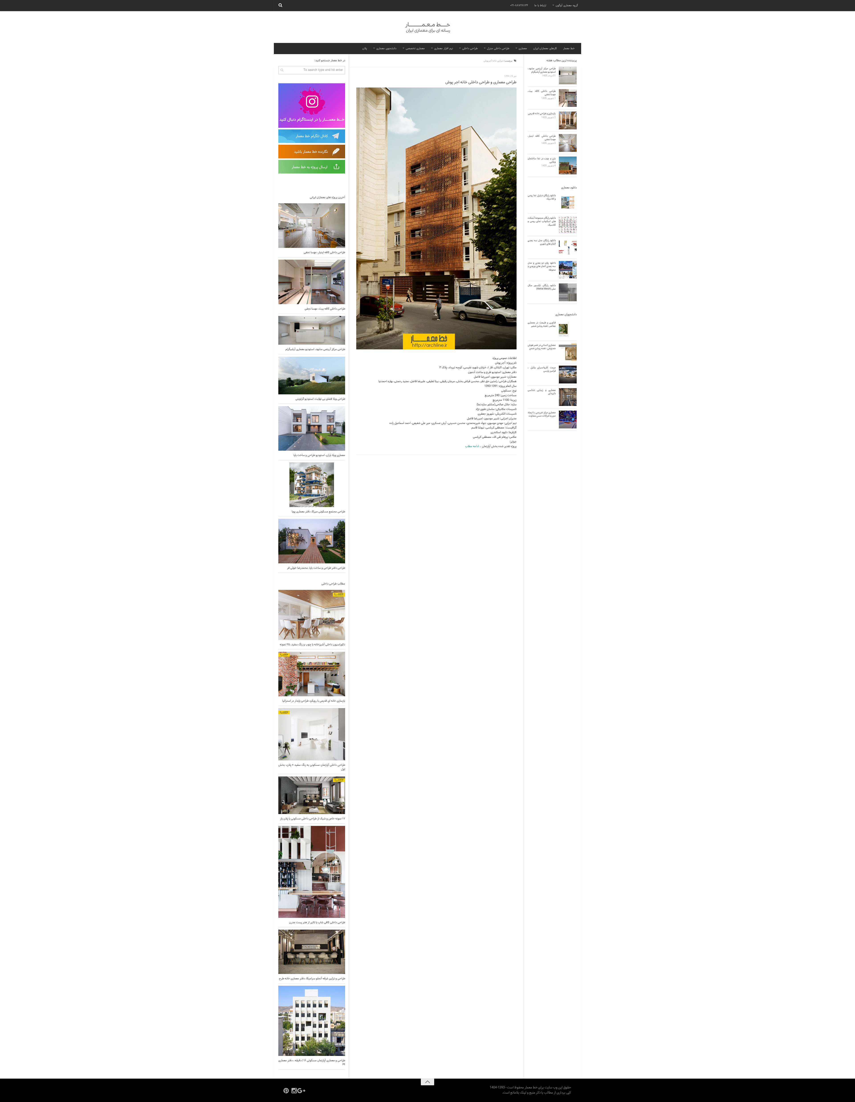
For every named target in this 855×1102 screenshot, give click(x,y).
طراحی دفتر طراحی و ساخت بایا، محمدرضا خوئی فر (316, 568)
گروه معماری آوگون (567, 5)
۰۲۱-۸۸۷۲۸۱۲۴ (519, 5)
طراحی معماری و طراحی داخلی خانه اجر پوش (481, 82)
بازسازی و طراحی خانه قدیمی (542, 114)
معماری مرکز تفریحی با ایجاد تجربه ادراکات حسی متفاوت (542, 414)
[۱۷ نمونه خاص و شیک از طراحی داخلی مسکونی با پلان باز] (311, 795)
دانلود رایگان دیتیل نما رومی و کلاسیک (542, 197)
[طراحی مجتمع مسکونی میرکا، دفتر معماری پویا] (311, 484)
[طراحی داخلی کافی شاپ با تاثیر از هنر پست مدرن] (311, 872)
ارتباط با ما (540, 5)
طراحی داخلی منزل (498, 48)
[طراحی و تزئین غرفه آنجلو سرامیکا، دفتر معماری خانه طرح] (311, 952)
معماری (523, 48)
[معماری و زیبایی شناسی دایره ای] (568, 397)
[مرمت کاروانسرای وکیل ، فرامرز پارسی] (568, 374)
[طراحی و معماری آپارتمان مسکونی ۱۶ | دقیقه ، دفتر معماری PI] (311, 1021)
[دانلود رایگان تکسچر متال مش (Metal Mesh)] (568, 292)
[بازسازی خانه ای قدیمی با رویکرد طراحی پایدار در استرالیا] (311, 674)
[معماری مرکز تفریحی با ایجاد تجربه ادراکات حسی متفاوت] (568, 419)
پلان (364, 48)
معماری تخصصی (415, 48)
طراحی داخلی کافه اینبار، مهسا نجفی (324, 252)
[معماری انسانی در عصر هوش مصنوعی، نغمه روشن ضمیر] (568, 352)
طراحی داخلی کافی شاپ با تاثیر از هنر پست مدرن (317, 922)
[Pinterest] (286, 1091)
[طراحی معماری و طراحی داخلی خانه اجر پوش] (436, 219)
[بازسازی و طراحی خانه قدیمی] (568, 120)
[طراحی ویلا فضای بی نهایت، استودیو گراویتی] (311, 375)
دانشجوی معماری (386, 48)
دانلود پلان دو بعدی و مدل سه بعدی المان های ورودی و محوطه (542, 266)
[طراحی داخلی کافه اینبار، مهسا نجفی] (311, 225)
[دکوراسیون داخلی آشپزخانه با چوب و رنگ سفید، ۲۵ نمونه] (311, 615)
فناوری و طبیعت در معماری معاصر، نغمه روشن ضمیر (542, 324)
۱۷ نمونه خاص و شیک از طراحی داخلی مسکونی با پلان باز (312, 818)
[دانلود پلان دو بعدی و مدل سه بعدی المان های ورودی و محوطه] (568, 270)
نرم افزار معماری (443, 48)
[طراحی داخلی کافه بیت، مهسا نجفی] (311, 282)
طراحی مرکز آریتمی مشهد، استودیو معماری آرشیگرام (315, 349)
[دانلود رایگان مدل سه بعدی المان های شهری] (568, 247)
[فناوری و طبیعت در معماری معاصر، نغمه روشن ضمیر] (568, 329)
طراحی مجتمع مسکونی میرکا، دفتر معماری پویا (318, 511)
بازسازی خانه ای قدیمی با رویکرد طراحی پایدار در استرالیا (313, 701)
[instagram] (294, 1091)
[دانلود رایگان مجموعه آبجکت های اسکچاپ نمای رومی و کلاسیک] (568, 225)
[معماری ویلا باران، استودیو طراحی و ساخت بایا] (311, 428)
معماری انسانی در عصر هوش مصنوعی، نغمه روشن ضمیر (542, 346)
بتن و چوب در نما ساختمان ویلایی (542, 160)
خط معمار (569, 48)
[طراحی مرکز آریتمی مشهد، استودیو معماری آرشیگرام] (311, 330)
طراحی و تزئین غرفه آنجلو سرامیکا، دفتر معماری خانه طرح (312, 978)
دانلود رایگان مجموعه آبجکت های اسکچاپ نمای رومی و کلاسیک (542, 221)
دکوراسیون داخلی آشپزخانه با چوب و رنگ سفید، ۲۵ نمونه (312, 644)
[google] (302, 1091)
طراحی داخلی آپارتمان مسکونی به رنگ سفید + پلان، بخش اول (311, 767)
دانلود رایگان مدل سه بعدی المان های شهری (542, 242)
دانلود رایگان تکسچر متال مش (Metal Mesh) (542, 287)
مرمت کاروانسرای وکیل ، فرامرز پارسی (542, 369)
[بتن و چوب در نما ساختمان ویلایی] (568, 165)
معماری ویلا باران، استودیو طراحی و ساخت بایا (319, 455)
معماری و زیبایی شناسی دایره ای (542, 391)
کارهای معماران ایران (545, 48)
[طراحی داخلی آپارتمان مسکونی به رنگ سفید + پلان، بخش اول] (311, 734)
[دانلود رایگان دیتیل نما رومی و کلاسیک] (568, 202)
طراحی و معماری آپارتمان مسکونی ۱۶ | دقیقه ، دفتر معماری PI (311, 1062)
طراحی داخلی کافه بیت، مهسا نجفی (325, 308)
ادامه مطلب (472, 446)
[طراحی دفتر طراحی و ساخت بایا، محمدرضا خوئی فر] (311, 541)
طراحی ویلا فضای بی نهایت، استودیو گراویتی (320, 399)
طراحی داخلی (470, 48)
